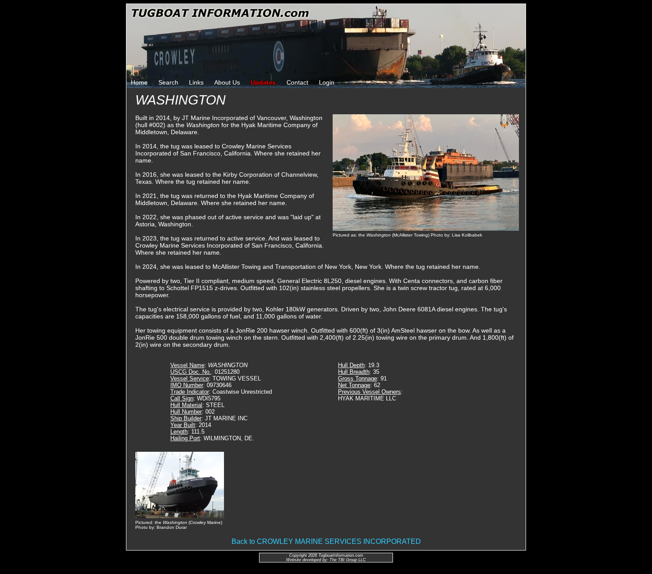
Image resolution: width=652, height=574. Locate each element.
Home (139, 82)
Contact (297, 82)
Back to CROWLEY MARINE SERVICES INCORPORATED (326, 541)
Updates (263, 82)
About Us (227, 82)
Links (196, 82)
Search (168, 82)
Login (326, 82)
